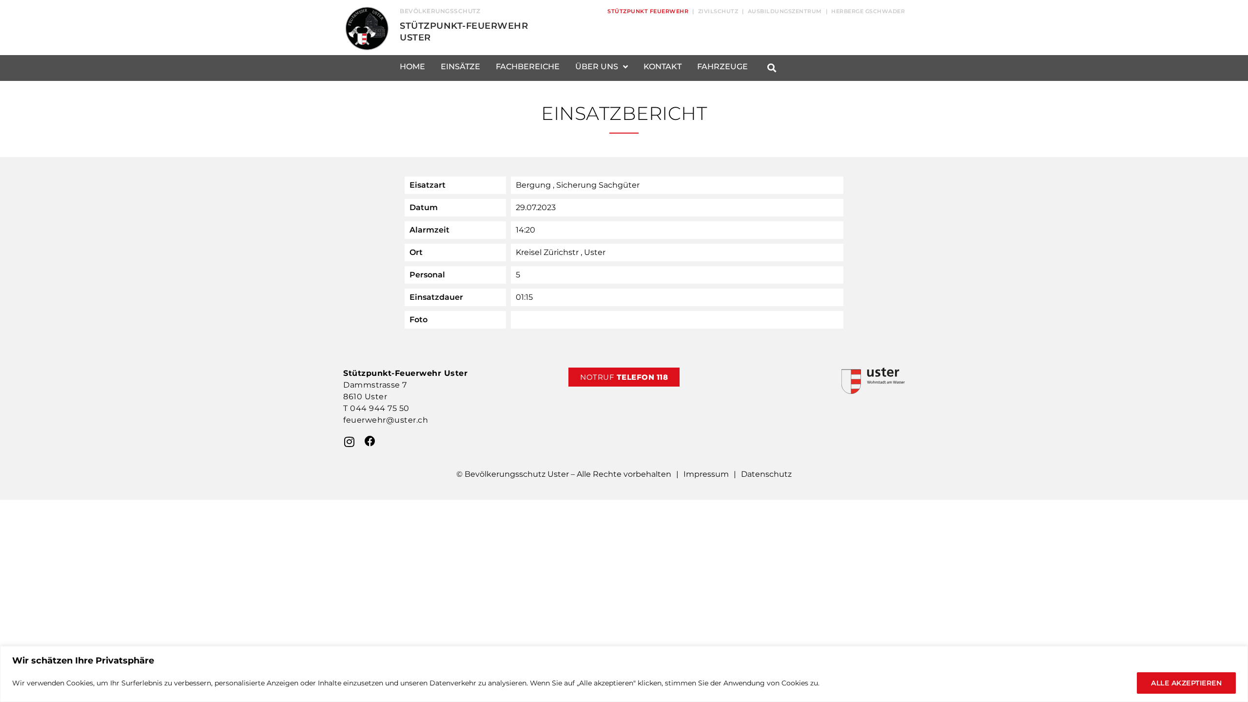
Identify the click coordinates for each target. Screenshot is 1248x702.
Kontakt (663, 66)
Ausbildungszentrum (785, 11)
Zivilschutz (718, 11)
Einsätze (460, 66)
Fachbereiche (528, 66)
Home (412, 66)
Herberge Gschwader (868, 11)
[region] (624, 674)
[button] (771, 68)
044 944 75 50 (380, 408)
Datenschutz (766, 474)
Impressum (706, 474)
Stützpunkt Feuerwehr (647, 11)
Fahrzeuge (722, 66)
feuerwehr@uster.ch (385, 420)
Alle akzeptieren (1186, 683)
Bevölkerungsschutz (440, 11)
